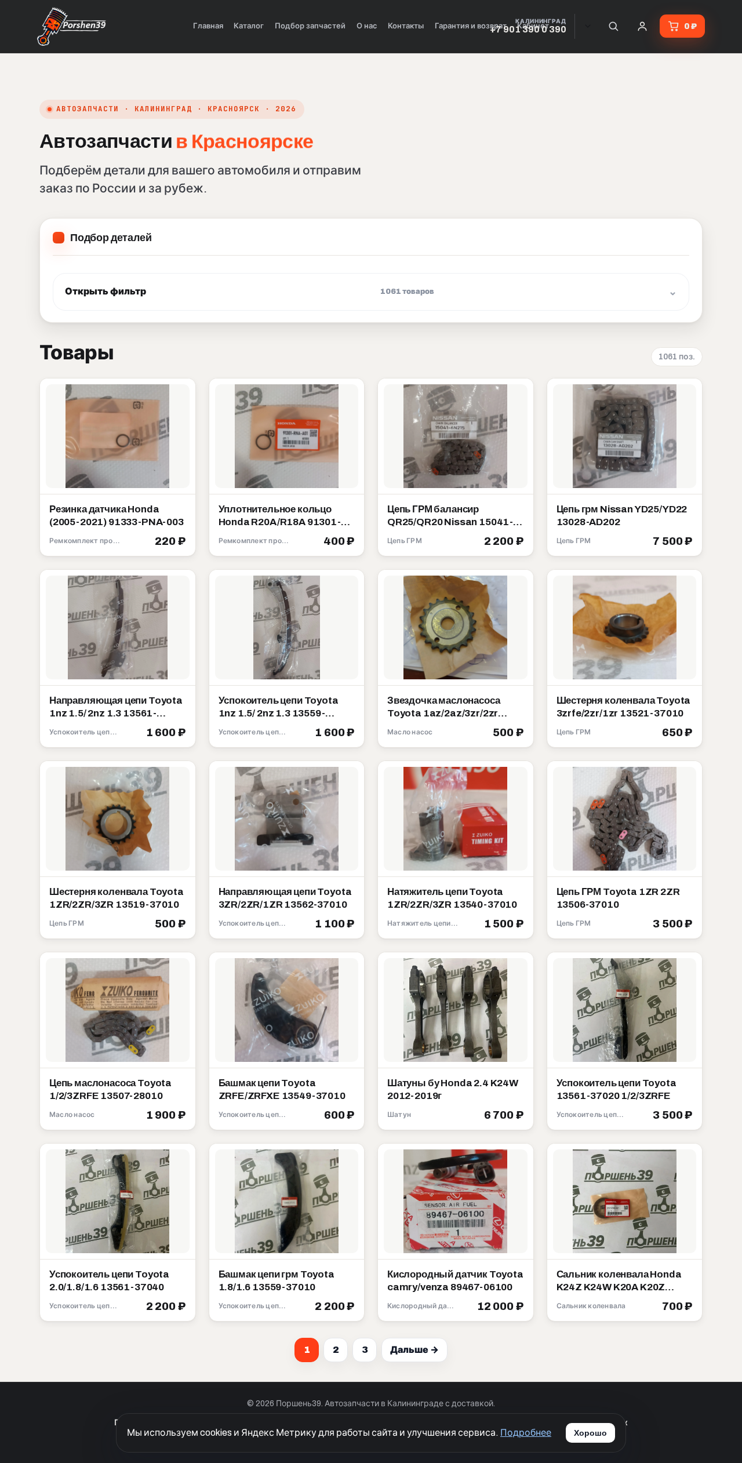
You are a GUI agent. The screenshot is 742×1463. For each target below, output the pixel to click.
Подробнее (525, 1432)
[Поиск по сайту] (613, 26)
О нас (367, 26)
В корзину (158, 542)
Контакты (406, 26)
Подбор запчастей (310, 26)
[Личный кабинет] (642, 26)
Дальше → (414, 1350)
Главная (208, 26)
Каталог (249, 26)
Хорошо (590, 1432)
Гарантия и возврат (471, 26)
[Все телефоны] (588, 26)
